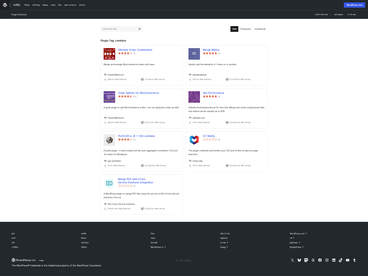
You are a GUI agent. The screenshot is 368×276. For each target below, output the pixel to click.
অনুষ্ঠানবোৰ (223, 238)
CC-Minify (209, 135)
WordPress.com (298, 233)
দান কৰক (224, 242)
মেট (292, 238)
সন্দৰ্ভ (13, 233)
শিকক (152, 233)
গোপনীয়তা (15, 247)
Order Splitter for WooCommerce (138, 92)
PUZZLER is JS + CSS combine (136, 135)
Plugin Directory (19, 14)
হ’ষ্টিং (13, 242)
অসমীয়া (41, 260)
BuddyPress (297, 247)
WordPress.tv (158, 247)
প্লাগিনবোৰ (84, 242)
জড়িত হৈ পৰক (224, 233)
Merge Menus (211, 49)
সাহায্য (153, 238)
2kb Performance (213, 92)
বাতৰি (13, 238)
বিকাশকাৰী (154, 242)
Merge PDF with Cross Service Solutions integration (135, 181)
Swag (224, 247)
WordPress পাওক (354, 5)
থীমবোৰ (83, 238)
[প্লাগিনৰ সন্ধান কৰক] (139, 29)
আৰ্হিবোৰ (84, 247)
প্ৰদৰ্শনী (83, 233)
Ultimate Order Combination (135, 49)
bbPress (295, 242)
